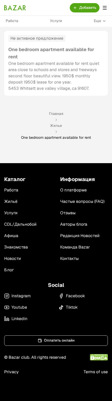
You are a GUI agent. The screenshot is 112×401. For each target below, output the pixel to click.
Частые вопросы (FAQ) (82, 201)
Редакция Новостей (79, 235)
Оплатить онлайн (59, 340)
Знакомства (16, 247)
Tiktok (72, 307)
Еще (97, 20)
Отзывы (68, 213)
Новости (12, 258)
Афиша (11, 235)
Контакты (69, 258)
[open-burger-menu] (105, 7)
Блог (9, 270)
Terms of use (96, 372)
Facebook (75, 296)
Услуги (56, 20)
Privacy (11, 372)
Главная (56, 113)
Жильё (10, 201)
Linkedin (19, 318)
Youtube (19, 307)
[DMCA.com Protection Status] (99, 357)
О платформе (73, 190)
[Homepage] (15, 7)
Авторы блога (73, 224)
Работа (12, 20)
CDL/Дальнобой (20, 224)
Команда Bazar (75, 247)
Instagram (21, 296)
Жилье (56, 125)
